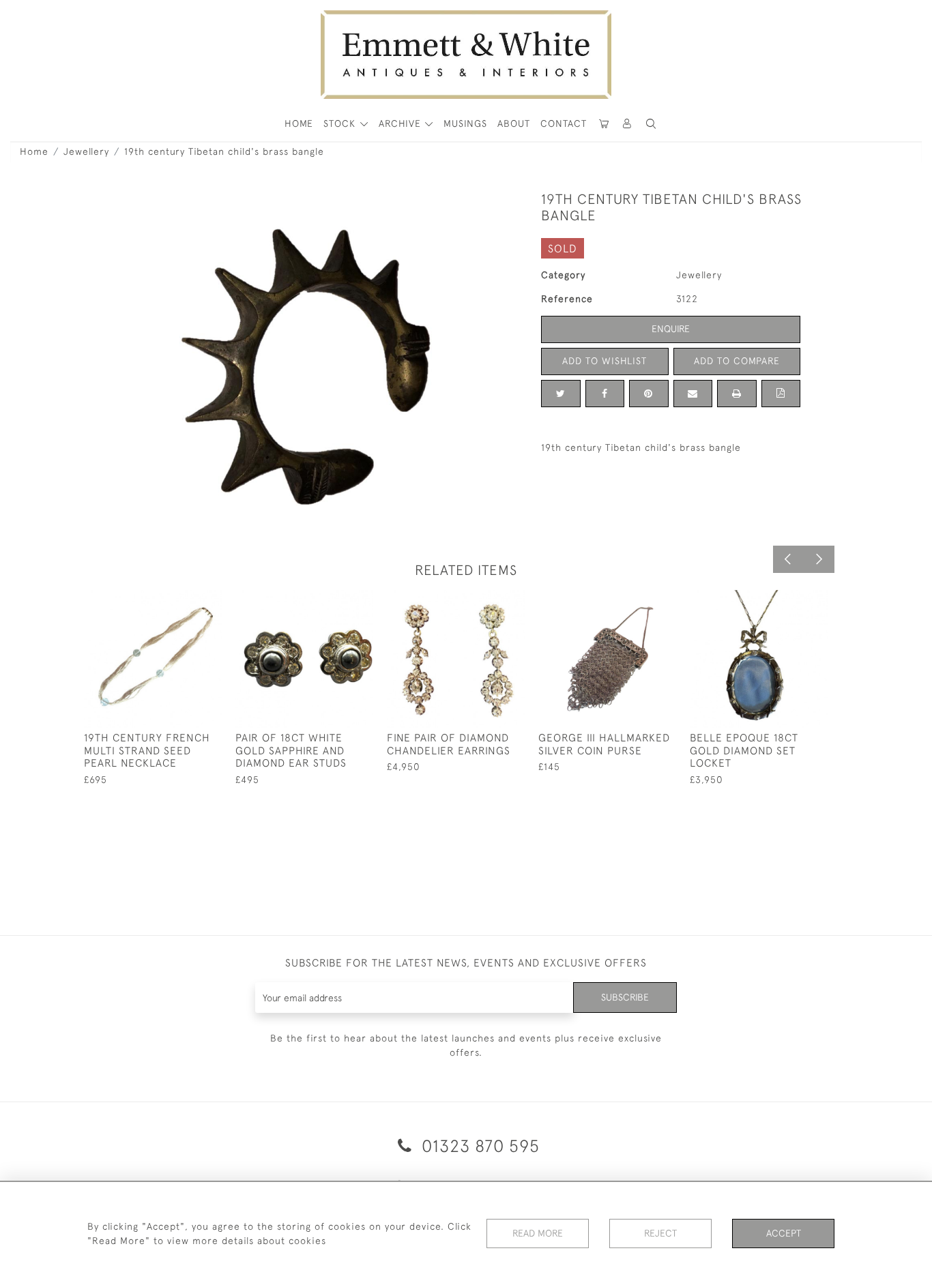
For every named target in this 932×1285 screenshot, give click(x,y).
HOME (299, 123)
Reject (660, 1233)
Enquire (671, 328)
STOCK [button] (341, 123)
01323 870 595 (478, 1145)
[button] (651, 124)
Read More (537, 1233)
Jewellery (86, 151)
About (513, 123)
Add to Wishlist (604, 360)
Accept (783, 1233)
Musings (465, 123)
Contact (563, 123)
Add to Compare (737, 360)
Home (34, 151)
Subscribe (625, 997)
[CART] (604, 124)
